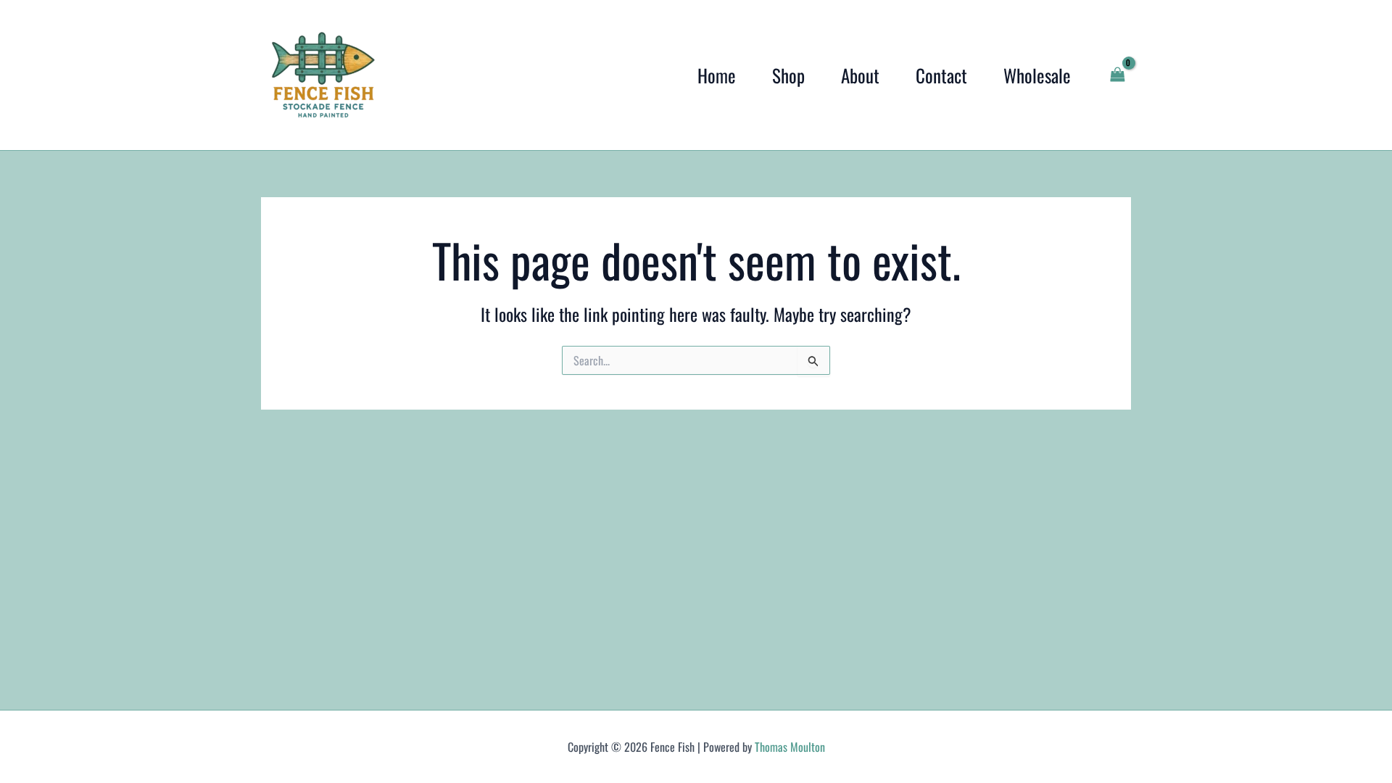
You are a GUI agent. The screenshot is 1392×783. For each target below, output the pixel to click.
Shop (788, 75)
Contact (941, 75)
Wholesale (1037, 75)
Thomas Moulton (790, 746)
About (860, 75)
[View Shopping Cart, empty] (1117, 75)
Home (716, 75)
